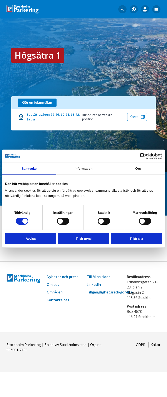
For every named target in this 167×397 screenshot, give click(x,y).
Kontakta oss (58, 300)
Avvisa (31, 239)
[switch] (63, 221)
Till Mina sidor (98, 276)
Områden (55, 292)
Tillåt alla (136, 239)
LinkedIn (94, 284)
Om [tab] (138, 168)
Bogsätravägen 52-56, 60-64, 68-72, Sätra (53, 116)
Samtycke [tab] (29, 168)
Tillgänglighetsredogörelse (110, 292)
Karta (134, 116)
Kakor (155, 344)
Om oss (53, 284)
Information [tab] (83, 168)
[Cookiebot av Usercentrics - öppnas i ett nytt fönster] (143, 156)
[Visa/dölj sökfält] (122, 9)
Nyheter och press (62, 276)
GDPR (140, 344)
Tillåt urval (84, 239)
